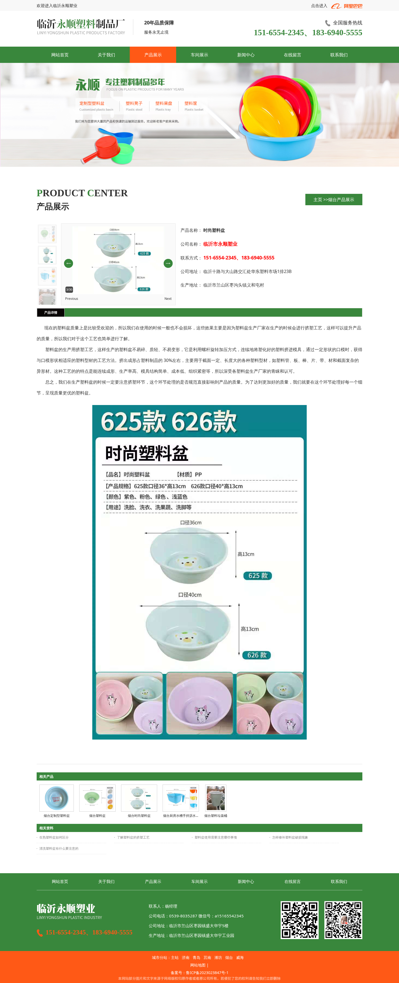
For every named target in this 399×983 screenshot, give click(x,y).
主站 (175, 957)
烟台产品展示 (341, 200)
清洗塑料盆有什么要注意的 (58, 848)
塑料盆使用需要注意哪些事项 (216, 837)
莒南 (207, 957)
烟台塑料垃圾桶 (215, 815)
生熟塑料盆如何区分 (54, 837)
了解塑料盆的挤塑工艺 (133, 837)
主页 (318, 200)
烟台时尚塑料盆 (139, 815)
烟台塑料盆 (97, 815)
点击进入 (319, 5)
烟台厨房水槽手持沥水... (180, 815)
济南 (185, 957)
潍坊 (218, 957)
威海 (240, 957)
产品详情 (50, 312)
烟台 (229, 957)
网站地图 (197, 965)
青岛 (196, 957)
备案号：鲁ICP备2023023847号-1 (200, 972)
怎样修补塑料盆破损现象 (290, 837)
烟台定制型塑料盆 (57, 815)
